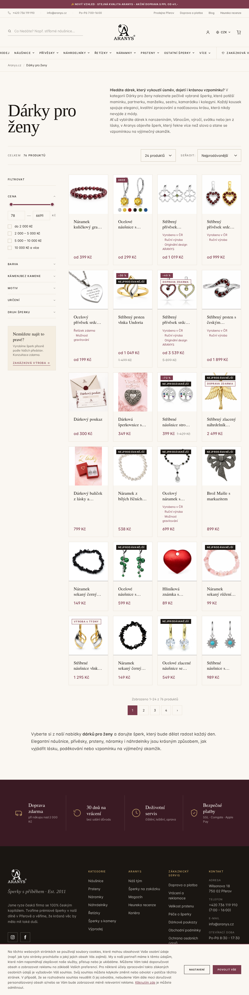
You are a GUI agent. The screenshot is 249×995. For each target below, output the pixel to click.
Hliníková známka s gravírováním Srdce (174, 591)
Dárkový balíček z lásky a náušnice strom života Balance (88, 495)
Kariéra (134, 913)
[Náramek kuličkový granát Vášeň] (88, 194)
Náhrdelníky (74, 53)
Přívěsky (47, 53)
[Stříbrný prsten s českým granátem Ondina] (221, 289)
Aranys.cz (14, 65)
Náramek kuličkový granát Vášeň (88, 224)
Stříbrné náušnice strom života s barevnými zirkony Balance (176, 421)
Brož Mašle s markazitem (218, 495)
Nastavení (197, 969)
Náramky (124, 53)
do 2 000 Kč (24, 226)
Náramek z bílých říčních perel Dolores (130, 495)
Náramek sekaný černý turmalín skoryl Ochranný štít (87, 591)
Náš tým (135, 881)
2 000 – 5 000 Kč (27, 233)
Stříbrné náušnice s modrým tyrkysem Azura (221, 665)
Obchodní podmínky (185, 930)
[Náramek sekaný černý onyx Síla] (132, 635)
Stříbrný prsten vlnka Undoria (131, 319)
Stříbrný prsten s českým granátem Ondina (221, 319)
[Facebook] (25, 937)
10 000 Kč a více (27, 248)
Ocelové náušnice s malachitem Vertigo (128, 591)
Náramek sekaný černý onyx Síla (129, 665)
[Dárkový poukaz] (88, 392)
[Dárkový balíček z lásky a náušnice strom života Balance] (88, 466)
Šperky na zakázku (144, 889)
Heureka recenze (230, 13)
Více (203, 53)
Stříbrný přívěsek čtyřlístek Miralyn (170, 224)
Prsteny (148, 53)
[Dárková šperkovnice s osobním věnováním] (132, 392)
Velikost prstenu (181, 906)
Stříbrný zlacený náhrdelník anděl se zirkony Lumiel (221, 421)
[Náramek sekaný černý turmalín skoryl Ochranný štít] (88, 561)
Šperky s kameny (102, 921)
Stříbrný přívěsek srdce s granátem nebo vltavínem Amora (176, 319)
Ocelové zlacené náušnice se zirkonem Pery (176, 665)
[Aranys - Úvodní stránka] (124, 32)
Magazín (135, 897)
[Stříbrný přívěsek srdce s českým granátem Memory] (221, 194)
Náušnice (22, 53)
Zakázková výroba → (31, 363)
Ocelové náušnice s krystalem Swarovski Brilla (127, 224)
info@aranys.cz (57, 13)
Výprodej (95, 929)
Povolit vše (227, 969)
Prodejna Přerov (164, 13)
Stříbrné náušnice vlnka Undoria (87, 665)
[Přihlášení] (208, 32)
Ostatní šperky (177, 53)
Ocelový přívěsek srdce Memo (86, 319)
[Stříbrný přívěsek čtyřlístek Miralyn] (177, 194)
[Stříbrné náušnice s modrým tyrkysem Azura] (221, 635)
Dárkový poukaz (88, 419)
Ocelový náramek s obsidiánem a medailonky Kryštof (174, 495)
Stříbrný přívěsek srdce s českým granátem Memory (221, 224)
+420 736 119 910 (24, 13)
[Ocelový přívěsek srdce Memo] (88, 289)
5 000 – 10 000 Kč (28, 240)
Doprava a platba (191, 13)
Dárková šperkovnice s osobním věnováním (130, 421)
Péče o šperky (180, 914)
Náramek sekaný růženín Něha (220, 591)
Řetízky (101, 53)
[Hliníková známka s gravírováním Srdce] (177, 561)
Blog (211, 13)
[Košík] (238, 32)
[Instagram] (13, 937)
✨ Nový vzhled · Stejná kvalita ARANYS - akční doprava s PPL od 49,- (124, 4)
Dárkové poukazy (183, 922)
